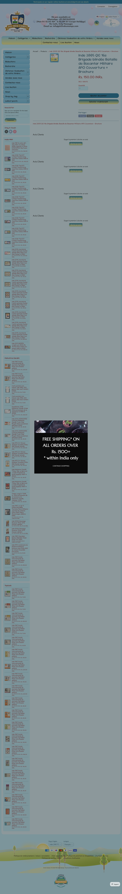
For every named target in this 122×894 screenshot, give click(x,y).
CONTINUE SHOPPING (61, 466)
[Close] (85, 422)
